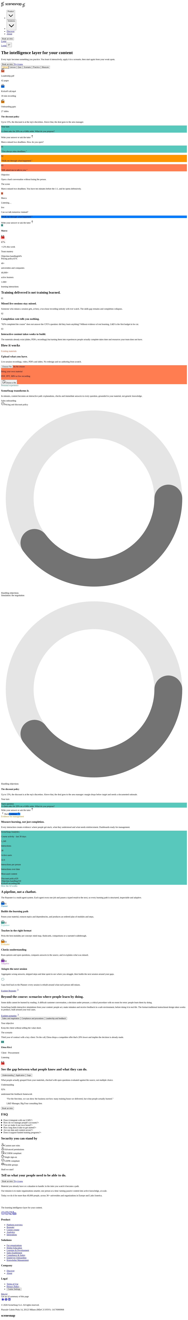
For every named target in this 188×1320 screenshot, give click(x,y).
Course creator (13, 1230)
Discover (10, 31)
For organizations (14, 1245)
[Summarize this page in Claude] (2, 1300)
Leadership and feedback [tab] (56, 1018)
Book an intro (7, 39)
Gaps (29, 1075)
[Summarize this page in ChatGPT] (6, 1300)
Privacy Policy (13, 1286)
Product (11, 11)
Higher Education (14, 1248)
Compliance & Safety (16, 1255)
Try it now (18, 64)
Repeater (10, 1227)
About (9, 34)
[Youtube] (3, 1214)
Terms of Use (12, 1284)
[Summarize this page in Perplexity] (9, 1300)
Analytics (11, 1232)
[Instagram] (7, 1214)
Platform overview (15, 1225)
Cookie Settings (14, 1289)
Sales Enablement (14, 1253)
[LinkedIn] (15, 1214)
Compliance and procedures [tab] (33, 1018)
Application (20, 1075)
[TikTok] (11, 1214)
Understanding (8, 1075)
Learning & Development (18, 1250)
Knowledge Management (18, 1260)
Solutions (11, 21)
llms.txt (4, 1294)
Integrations (12, 1235)
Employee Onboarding (16, 1258)
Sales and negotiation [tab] (10, 1018)
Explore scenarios (9, 1016)
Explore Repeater (8, 991)
